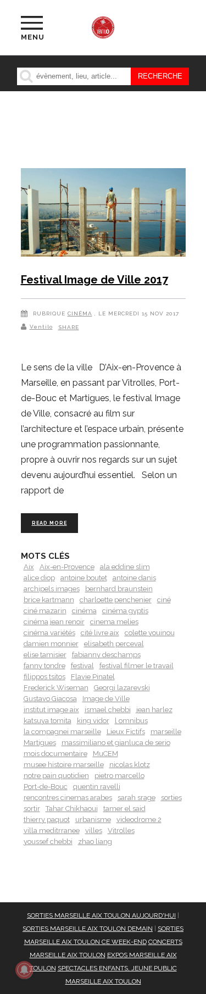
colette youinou (150, 633)
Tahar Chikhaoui (72, 808)
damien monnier (51, 644)
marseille (166, 732)
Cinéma (80, 313)
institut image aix (51, 710)
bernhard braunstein (119, 589)
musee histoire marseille (64, 764)
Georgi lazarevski (122, 688)
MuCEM (105, 753)
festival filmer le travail (136, 666)
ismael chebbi (108, 710)
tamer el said (124, 808)
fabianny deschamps (106, 655)
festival (82, 666)
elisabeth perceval (114, 644)
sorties (171, 797)
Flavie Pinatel (93, 677)
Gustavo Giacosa (50, 699)
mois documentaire (55, 753)
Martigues (40, 742)
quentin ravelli (96, 786)
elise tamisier (45, 655)
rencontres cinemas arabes (68, 797)
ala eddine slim (125, 567)
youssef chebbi (48, 841)
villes (93, 830)
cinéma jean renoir (54, 622)
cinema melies (114, 622)
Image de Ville (106, 699)
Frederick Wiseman (56, 688)
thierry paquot (47, 819)
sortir (32, 808)
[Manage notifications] (24, 970)
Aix (29, 567)
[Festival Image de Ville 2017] (103, 214)
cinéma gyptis (125, 611)
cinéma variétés (49, 633)
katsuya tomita (47, 721)
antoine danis (134, 578)
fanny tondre (44, 666)
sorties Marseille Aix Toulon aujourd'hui (101, 915)
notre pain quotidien (56, 775)
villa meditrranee (52, 830)
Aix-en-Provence (67, 567)
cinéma (84, 611)
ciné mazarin (45, 611)
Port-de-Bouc (46, 786)
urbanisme (93, 819)
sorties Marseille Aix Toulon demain (88, 928)
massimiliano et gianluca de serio (116, 742)
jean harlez (154, 710)
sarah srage (136, 797)
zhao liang (95, 841)
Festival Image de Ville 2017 (94, 279)
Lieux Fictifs (126, 732)
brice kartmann (49, 600)
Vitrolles (121, 830)
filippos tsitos (44, 677)
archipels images (52, 589)
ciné (164, 600)
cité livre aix (100, 633)
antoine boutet (83, 578)
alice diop (39, 578)
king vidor (93, 721)
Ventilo (41, 327)
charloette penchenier (116, 600)
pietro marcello (119, 775)
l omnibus (131, 721)
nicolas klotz (129, 764)
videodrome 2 (139, 819)
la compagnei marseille (62, 732)
